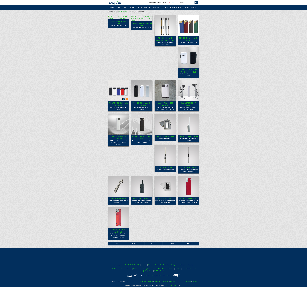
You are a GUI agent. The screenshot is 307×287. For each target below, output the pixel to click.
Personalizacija (160, 265)
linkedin (150, 281)
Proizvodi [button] (156, 7)
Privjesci (171, 269)
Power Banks (187, 269)
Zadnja (172, 244)
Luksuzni (131, 7)
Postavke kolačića (134, 265)
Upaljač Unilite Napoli (165, 167)
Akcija (124, 7)
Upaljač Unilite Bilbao (165, 199)
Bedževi (178, 269)
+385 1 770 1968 (171, 285)
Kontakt (193, 7)
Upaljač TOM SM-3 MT (188, 199)
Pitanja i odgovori (175, 7)
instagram (157, 281)
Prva (117, 244)
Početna (111, 7)
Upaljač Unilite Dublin (118, 199)
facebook (143, 281)
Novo (118, 7)
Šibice (151, 271)
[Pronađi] (196, 2)
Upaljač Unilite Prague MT (188, 136)
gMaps (172, 281)
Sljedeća (153, 244)
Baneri (164, 269)
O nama (186, 7)
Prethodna (135, 244)
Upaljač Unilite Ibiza (188, 167)
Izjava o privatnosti (120, 265)
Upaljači (139, 7)
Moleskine (147, 7)
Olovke (129, 269)
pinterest (166, 281)
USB (159, 269)
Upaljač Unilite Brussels (141, 199)
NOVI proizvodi (159, 271)
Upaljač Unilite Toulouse (165, 136)
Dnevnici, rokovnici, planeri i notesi (144, 269)
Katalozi (165, 7)
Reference (183, 265)
